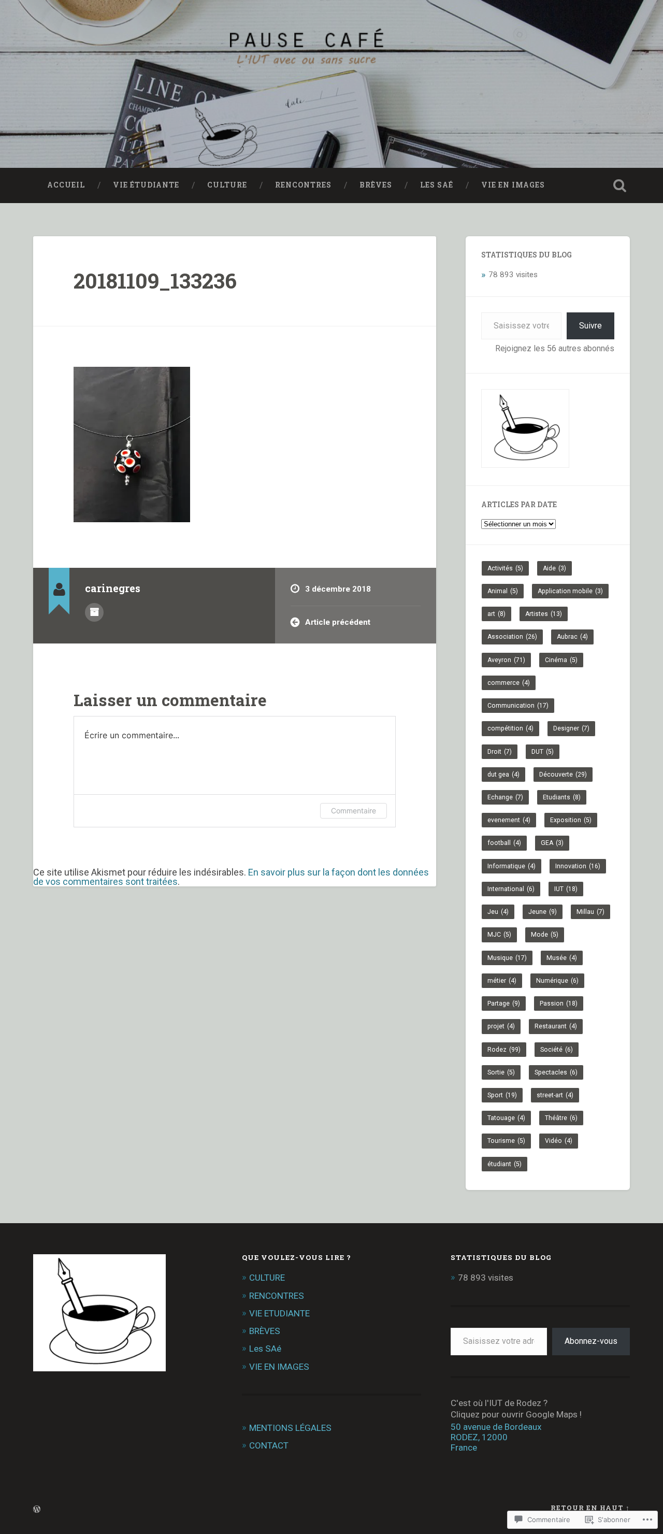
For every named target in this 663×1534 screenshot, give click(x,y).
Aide (554, 568)
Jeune (542, 911)
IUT (566, 889)
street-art (555, 1095)
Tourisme (506, 1140)
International (511, 889)
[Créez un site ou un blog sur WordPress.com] (36, 1510)
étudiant (504, 1164)
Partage (503, 1003)
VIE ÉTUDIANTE (146, 185)
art (496, 614)
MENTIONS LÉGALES (290, 1428)
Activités (505, 568)
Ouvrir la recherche (619, 185)
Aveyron (506, 660)
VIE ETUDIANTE (279, 1313)
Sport (502, 1095)
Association (512, 636)
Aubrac (572, 636)
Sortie (501, 1072)
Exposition (571, 820)
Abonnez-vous (591, 1341)
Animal (502, 591)
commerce (508, 682)
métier (501, 980)
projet (501, 1026)
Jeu (498, 911)
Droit (499, 751)
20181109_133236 (155, 280)
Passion (559, 1003)
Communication (518, 705)
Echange (505, 797)
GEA (552, 843)
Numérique (557, 980)
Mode (544, 934)
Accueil (66, 185)
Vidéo (558, 1140)
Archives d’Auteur (94, 612)
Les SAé (436, 185)
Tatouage (506, 1118)
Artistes (543, 614)
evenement (508, 820)
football (504, 843)
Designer (571, 728)
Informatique (511, 866)
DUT (542, 751)
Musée (561, 958)
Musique (507, 958)
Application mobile (570, 591)
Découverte (563, 774)
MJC (499, 934)
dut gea (503, 774)
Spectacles (556, 1072)
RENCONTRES (303, 185)
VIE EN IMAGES (513, 185)
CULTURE (227, 185)
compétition (510, 728)
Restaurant (556, 1026)
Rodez (504, 1049)
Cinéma (561, 660)
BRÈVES (375, 185)
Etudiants (562, 797)
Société (556, 1049)
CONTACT (269, 1445)
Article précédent (337, 622)
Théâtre (561, 1118)
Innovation (577, 866)
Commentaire (353, 810)
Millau (590, 911)
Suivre (590, 326)
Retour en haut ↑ (590, 1507)
